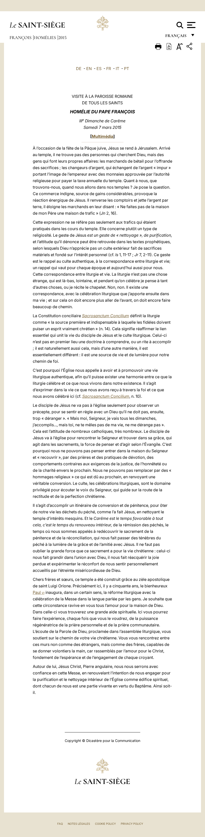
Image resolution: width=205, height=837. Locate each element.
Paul (38, 592)
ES (99, 68)
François (21, 37)
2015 (62, 37)
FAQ (60, 823)
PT (126, 68)
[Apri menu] (191, 25)
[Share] (190, 47)
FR (108, 68)
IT (117, 68)
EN (89, 68)
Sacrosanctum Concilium (105, 315)
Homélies (45, 37)
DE (79, 68)
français (176, 37)
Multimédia (102, 136)
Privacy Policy (132, 823)
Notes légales (79, 823)
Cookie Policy (105, 823)
